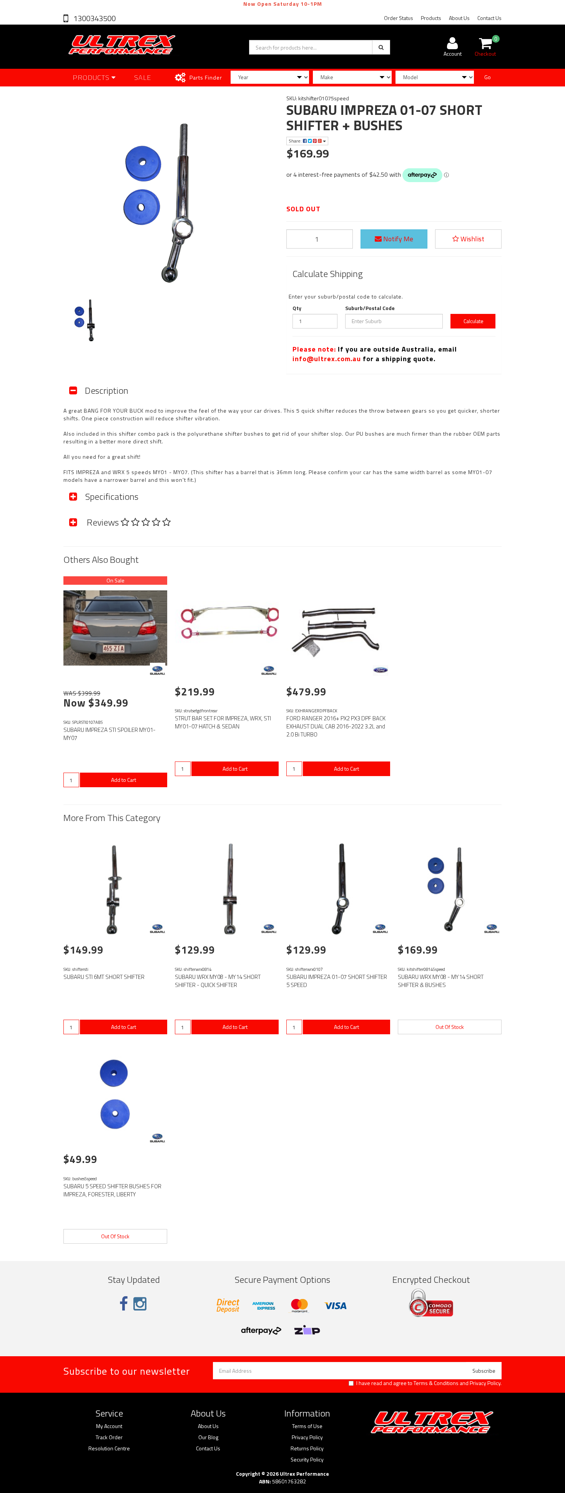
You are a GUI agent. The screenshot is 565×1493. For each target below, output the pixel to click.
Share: (296, 140)
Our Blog (208, 1437)
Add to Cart (123, 780)
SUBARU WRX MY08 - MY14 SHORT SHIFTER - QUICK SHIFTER (218, 980)
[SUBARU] (157, 670)
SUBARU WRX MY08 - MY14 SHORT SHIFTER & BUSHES (441, 980)
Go (487, 77)
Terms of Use (307, 1426)
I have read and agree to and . (429, 1383)
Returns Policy (307, 1448)
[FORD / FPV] (380, 670)
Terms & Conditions (436, 1383)
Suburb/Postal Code (370, 308)
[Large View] (87, 318)
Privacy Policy (485, 1383)
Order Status (398, 18)
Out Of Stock (449, 1027)
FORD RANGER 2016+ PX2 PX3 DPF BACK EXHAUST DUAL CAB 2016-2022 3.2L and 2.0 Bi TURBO (336, 726)
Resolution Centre (109, 1448)
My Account (109, 1426)
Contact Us (489, 18)
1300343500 (94, 18)
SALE (142, 77)
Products (431, 18)
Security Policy (307, 1459)
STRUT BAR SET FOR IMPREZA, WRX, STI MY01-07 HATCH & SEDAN (223, 722)
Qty (296, 308)
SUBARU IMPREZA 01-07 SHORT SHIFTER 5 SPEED (336, 980)
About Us (459, 18)
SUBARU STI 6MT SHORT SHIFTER (104, 976)
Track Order (109, 1437)
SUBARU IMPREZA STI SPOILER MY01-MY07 (109, 733)
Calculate (473, 321)
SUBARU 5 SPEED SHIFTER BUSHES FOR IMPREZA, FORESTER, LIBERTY (112, 1190)
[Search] (381, 47)
